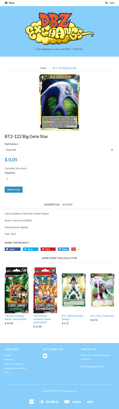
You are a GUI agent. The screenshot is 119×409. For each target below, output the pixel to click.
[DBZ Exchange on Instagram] (45, 357)
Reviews (67, 204)
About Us (9, 359)
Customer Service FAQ (15, 368)
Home (43, 68)
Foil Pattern (11, 143)
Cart (111, 2)
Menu (11, 2)
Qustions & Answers (14, 364)
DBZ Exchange (66, 391)
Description (52, 204)
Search (8, 355)
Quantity (10, 172)
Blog (7, 372)
